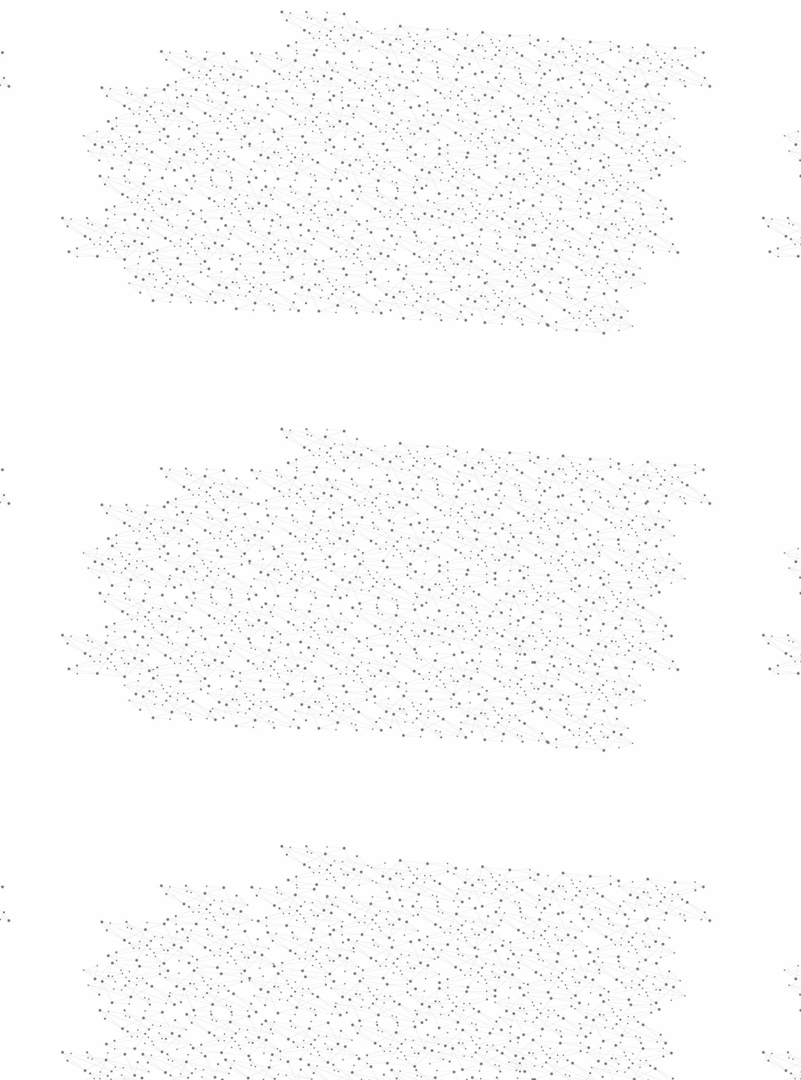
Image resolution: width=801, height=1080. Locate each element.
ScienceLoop (242, 448)
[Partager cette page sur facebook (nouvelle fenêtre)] (456, 218)
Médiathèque (519, 99)
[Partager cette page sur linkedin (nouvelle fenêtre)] (494, 228)
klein (321, 539)
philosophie (550, 527)
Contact (482, 99)
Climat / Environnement (250, 283)
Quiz (223, 392)
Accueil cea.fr (564, 98)
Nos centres (457, 17)
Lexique (488, 990)
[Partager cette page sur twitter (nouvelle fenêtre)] (367, 228)
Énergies (236, 213)
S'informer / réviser (300, 109)
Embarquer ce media (566, 499)
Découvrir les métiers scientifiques (477, 109)
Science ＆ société (403, 159)
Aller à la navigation (527, 42)
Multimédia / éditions (374, 109)
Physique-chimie (253, 302)
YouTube (573, 990)
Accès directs (529, 17)
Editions (230, 373)
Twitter (553, 990)
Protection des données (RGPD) (302, 990)
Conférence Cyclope (350, 159)
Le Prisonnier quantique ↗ (243, 474)
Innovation (375, 17)
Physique (442, 159)
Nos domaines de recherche (312, 17)
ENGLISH (586, 17)
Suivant (578, 937)
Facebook (544, 990)
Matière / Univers (254, 340)
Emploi (492, 17)
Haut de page (763, 932)
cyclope (370, 527)
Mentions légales (227, 990)
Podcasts (233, 411)
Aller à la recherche (574, 42)
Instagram (563, 990)
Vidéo (312, 159)
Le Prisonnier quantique (634, 97)
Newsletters (382, 99)
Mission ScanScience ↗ (248, 505)
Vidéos (303, 143)
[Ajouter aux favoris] (362, 218)
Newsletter (521, 990)
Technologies (246, 354)
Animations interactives (238, 169)
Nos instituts (415, 17)
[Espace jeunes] (287, 74)
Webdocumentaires (253, 430)
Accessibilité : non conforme (431, 990)
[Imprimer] (320, 218)
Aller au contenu (482, 42)
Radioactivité (245, 264)
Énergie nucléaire (255, 226)
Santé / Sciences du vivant (254, 321)
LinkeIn (582, 990)
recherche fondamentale (436, 527)
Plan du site (369, 990)
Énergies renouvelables (247, 245)
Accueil (238, 143)
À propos (250, 17)
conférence (387, 539)
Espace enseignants (435, 99)
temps (348, 539)
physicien (505, 527)
